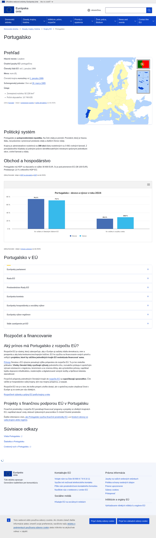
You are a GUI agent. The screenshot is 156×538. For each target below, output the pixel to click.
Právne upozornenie (114, 486)
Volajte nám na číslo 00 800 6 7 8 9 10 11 (72, 479)
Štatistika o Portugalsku (14, 442)
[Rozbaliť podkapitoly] (45, 21)
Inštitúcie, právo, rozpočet (55, 20)
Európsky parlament (16, 269)
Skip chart (44, 184)
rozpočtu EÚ (54, 379)
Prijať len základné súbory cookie (133, 521)
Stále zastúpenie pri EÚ (17, 324)
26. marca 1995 (39, 83)
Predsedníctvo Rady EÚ (18, 287)
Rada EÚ (11, 278)
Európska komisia (15, 297)
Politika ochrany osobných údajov (119, 482)
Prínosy (7, 362)
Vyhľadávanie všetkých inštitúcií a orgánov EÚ (125, 506)
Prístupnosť (110, 493)
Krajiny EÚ (48, 29)
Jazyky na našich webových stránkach (121, 479)
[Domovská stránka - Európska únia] (16, 9)
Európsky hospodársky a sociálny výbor (25, 306)
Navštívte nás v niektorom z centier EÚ (71, 490)
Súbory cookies (112, 490)
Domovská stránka (9, 20)
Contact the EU (144, 20)
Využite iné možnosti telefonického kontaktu (73, 482)
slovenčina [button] (96, 10)
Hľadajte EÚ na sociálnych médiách (70, 502)
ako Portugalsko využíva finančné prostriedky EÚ (46, 417)
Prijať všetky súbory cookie (102, 521)
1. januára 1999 (36, 78)
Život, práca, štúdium (101, 20)
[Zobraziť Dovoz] (73, 236)
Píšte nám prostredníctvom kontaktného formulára (76, 486)
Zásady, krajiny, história (29, 20)
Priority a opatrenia (79, 20)
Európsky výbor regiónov (18, 315)
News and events (123, 20)
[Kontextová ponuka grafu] (148, 184)
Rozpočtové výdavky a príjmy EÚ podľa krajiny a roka (27, 394)
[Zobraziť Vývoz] (83, 236)
